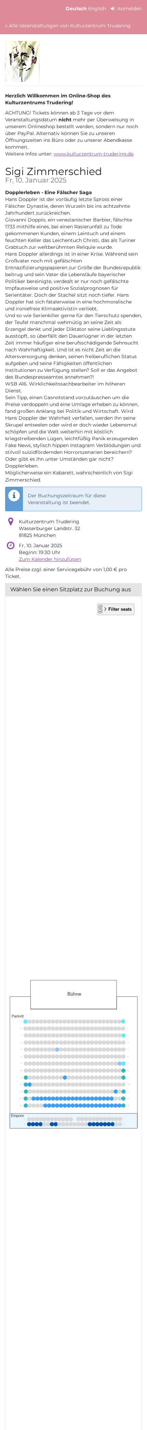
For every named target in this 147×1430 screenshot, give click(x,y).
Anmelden (129, 8)
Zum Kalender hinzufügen (50, 559)
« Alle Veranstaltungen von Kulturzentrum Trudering (68, 26)
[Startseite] (22, 61)
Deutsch (76, 8)
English (97, 8)
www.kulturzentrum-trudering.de (93, 154)
